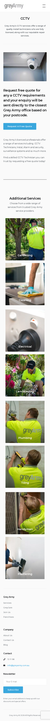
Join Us (6, 612)
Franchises (8, 617)
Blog (5, 645)
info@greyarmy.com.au (18, 665)
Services (7, 603)
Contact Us (8, 640)
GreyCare (7, 607)
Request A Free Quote (20, 126)
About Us (7, 635)
